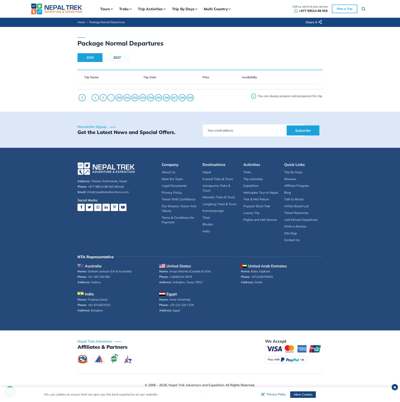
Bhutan (207, 224)
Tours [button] (105, 9)
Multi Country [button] (216, 9)
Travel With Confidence (178, 199)
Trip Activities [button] (150, 9)
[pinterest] (114, 207)
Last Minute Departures (301, 220)
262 (134, 98)
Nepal (206, 172)
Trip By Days (293, 172)
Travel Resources (296, 213)
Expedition (251, 186)
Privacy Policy (172, 193)
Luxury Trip (251, 213)
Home (81, 22)
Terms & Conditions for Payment (178, 220)
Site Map (290, 233)
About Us (168, 172)
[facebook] (81, 207)
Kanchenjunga (213, 211)
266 (166, 98)
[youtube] (122, 207)
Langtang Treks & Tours (219, 204)
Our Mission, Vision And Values (179, 208)
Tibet (206, 218)
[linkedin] (106, 207)
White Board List (296, 206)
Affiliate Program (296, 186)
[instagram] (97, 207)
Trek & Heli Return (256, 199)
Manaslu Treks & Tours (218, 197)
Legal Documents (174, 186)
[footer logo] (106, 168)
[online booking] (293, 348)
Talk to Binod (293, 199)
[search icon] (363, 9)
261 (126, 98)
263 (142, 98)
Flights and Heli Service (260, 220)
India (206, 231)
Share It (311, 22)
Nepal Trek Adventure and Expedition (196, 385)
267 (174, 98)
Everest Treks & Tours (217, 179)
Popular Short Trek (256, 206)
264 (150, 98)
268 (182, 98)
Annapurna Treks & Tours (216, 188)
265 (158, 98)
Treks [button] (124, 9)
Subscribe (303, 130)
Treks (247, 172)
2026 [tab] (90, 57)
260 (118, 98)
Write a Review (295, 226)
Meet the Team (172, 179)
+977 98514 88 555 (313, 11)
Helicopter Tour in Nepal (260, 193)
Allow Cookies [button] (303, 394)
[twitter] (89, 207)
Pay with (274, 359)
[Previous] (82, 97)
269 (190, 98)
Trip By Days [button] (183, 9)
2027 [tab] (117, 57)
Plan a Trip (344, 9)
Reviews (290, 179)
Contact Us (292, 240)
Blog (287, 193)
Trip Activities (253, 179)
